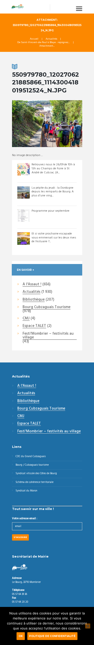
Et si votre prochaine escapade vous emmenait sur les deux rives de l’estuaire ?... (54, 237)
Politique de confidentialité (52, 635)
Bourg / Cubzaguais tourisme (32, 465)
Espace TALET (34, 326)
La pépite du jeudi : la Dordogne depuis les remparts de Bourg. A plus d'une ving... (53, 191)
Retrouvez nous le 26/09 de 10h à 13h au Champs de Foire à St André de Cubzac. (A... (53, 168)
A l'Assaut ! (32, 285)
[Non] (87, 625)
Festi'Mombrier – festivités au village (48, 336)
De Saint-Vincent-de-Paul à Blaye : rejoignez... (43, 42)
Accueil (34, 39)
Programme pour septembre (50, 210)
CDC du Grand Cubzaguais (31, 456)
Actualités (51, 39)
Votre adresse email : (24, 519)
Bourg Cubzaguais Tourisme (46, 307)
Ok (21, 635)
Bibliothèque (34, 300)
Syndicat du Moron (26, 491)
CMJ (26, 319)
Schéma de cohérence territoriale (34, 482)
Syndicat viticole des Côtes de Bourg (36, 473)
